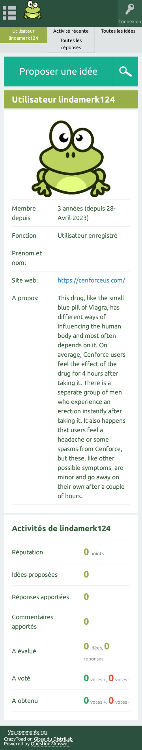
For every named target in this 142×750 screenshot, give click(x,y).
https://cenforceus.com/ (91, 280)
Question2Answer (50, 743)
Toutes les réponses (71, 44)
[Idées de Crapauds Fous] (33, 9)
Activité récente (71, 30)
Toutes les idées (118, 30)
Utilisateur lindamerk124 (23, 34)
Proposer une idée (58, 71)
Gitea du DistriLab (53, 738)
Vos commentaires (27, 732)
